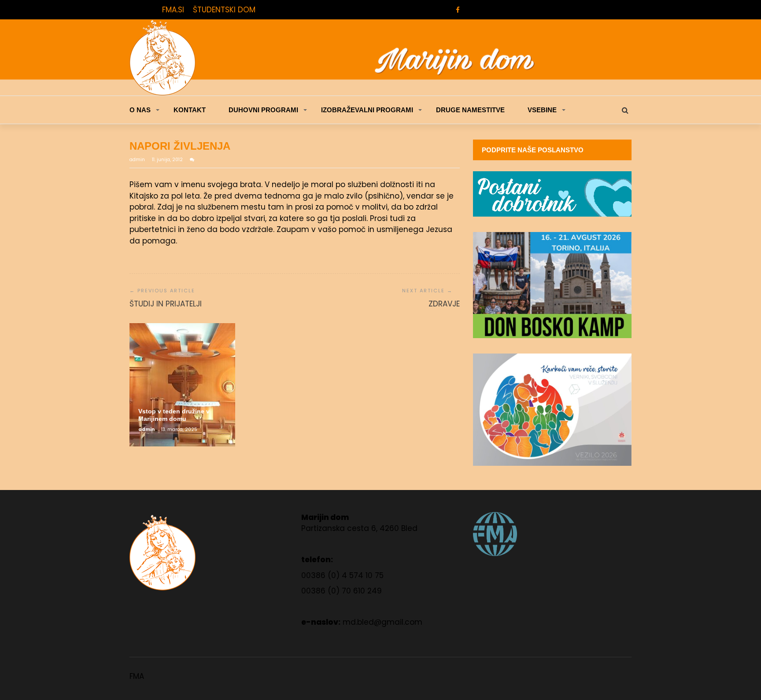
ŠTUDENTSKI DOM (224, 9)
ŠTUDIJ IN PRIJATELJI (165, 303)
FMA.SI (173, 9)
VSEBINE (542, 110)
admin (137, 159)
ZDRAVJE (444, 303)
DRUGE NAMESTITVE (470, 110)
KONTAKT (190, 110)
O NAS (140, 110)
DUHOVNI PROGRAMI (263, 110)
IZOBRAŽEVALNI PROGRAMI (367, 110)
